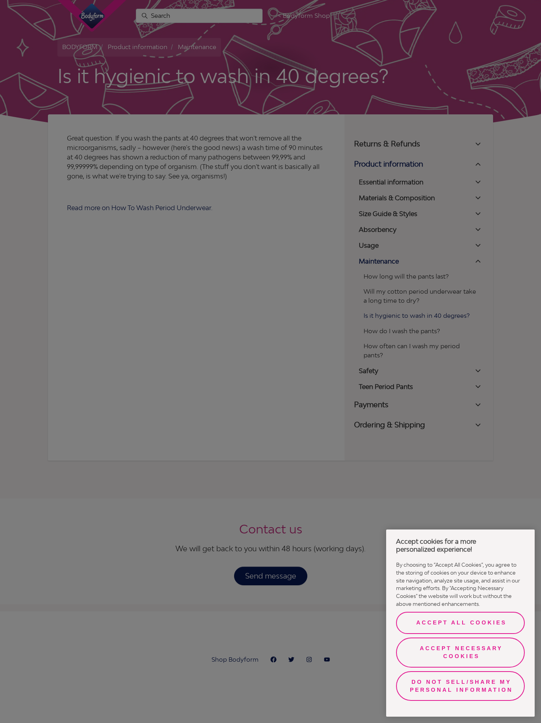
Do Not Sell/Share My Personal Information (461, 686)
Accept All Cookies (461, 622)
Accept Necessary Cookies (461, 652)
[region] (460, 623)
